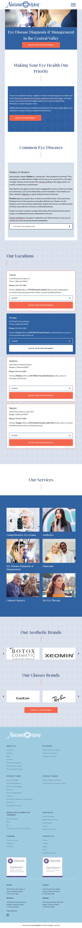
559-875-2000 (20, 418)
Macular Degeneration (14, 793)
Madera (45, 843)
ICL (7, 825)
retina (59, 182)
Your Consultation (48, 816)
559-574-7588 (20, 285)
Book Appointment (25, 118)
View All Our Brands (41, 710)
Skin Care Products (49, 829)
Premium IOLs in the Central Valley (18, 828)
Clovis (44, 850)
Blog (8, 756)
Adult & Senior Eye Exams (51, 750)
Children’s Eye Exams (49, 753)
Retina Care (10, 802)
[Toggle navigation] (73, 4)
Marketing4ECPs (37, 925)
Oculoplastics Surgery (13, 805)
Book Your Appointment (41, 45)
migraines (26, 194)
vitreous (42, 182)
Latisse (44, 826)
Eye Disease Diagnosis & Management (19, 799)
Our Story (9, 750)
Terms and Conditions (13, 763)
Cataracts (9, 796)
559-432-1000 (20, 328)
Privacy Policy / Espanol (14, 769)
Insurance (9, 753)
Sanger (44, 846)
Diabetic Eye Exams (49, 756)
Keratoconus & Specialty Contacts (54, 783)
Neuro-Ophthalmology (14, 786)
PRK (8, 822)
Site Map (9, 759)
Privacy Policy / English (14, 766)
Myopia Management (13, 783)
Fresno (44, 840)
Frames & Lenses (12, 840)
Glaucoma (9, 789)
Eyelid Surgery (47, 823)
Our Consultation (12, 819)
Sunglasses (10, 843)
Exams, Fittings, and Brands (51, 780)
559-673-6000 (20, 371)
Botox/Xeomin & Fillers (50, 820)
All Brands (9, 846)
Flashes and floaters (17, 218)
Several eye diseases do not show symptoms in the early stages (38, 98)
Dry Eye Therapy (12, 780)
